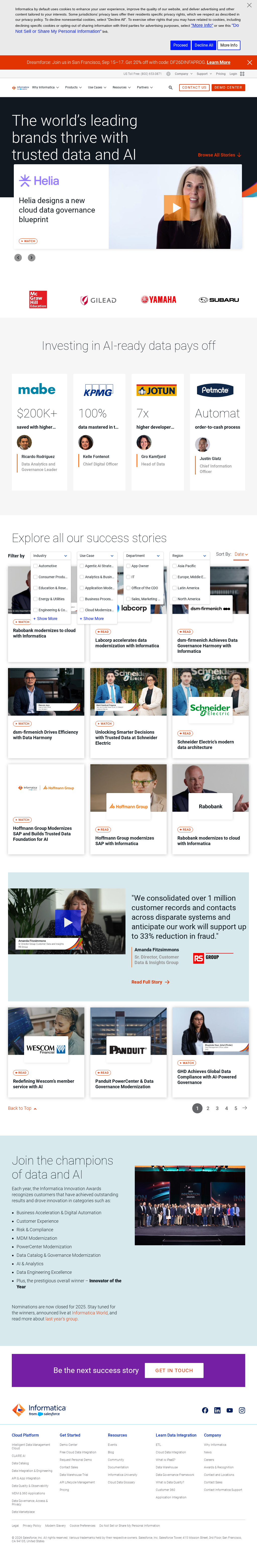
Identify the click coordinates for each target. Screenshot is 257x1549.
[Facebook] (205, 1410)
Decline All (204, 45)
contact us (194, 87)
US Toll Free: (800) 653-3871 (142, 74)
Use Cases (95, 87)
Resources (119, 87)
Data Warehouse (167, 1467)
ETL (158, 1445)
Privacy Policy (32, 1525)
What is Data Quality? (170, 1482)
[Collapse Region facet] (204, 555)
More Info (228, 45)
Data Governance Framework (175, 1475)
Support (202, 74)
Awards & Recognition (219, 1467)
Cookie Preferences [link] (82, 1525)
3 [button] (217, 1108)
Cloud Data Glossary (121, 1482)
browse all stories (217, 155)
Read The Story (32, 480)
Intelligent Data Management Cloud (31, 1446)
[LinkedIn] (217, 1410)
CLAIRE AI (18, 1456)
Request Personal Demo (76, 1460)
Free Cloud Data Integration (78, 1452)
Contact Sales (69, 1467)
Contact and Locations (219, 1475)
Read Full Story (147, 982)
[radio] (246, 554)
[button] (245, 1108)
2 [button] (208, 1108)
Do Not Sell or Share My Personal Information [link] (129, 1525)
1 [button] (197, 1108)
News (208, 1452)
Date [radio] (239, 554)
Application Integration (171, 1497)
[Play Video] (175, 206)
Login (233, 74)
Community (116, 1460)
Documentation (118, 1467)
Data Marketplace (23, 1512)
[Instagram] (242, 1410)
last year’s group (61, 1318)
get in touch (174, 1370)
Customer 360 (165, 1490)
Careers (209, 1460)
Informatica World (90, 1312)
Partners (143, 87)
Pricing (221, 74)
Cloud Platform (25, 1435)
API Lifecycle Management (77, 1482)
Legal (15, 1525)
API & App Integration (26, 1478)
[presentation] (18, 257)
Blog (111, 1452)
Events (112, 1445)
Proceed (180, 45)
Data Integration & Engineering (32, 1471)
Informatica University (122, 1475)
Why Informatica (43, 87)
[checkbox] (35, 566)
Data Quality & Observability (30, 1486)
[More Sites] (242, 74)
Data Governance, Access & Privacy (30, 1502)
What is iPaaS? (165, 1460)
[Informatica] (20, 88)
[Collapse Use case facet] (112, 555)
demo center (228, 87)
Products (71, 87)
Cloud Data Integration (171, 1452)
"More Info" (202, 25)
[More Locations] (168, 74)
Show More (47, 618)
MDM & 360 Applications (28, 1493)
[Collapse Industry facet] (65, 555)
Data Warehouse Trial (74, 1475)
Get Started (70, 1435)
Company (182, 74)
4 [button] (226, 1108)
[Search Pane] (170, 87)
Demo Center (68, 1445)
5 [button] (235, 1108)
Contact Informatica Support (223, 1490)
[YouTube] (230, 1410)
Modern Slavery (55, 1525)
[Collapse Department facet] (158, 555)
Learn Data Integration (176, 1435)
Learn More (218, 62)
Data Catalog (20, 1463)
